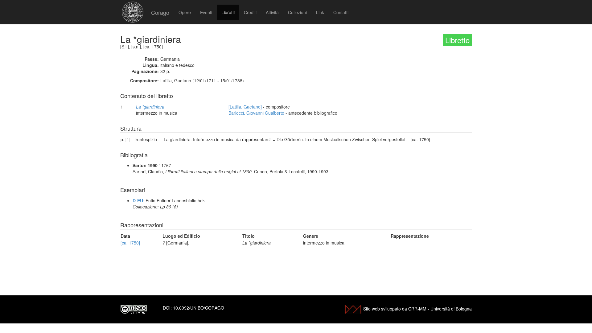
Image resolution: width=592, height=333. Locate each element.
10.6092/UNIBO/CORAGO (198, 308)
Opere (185, 12)
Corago (160, 12)
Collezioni (297, 12)
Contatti (340, 12)
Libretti (228, 12)
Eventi (206, 12)
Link (320, 12)
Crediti (250, 12)
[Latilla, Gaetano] (245, 107)
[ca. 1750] (130, 243)
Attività (272, 12)
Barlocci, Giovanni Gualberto (256, 113)
